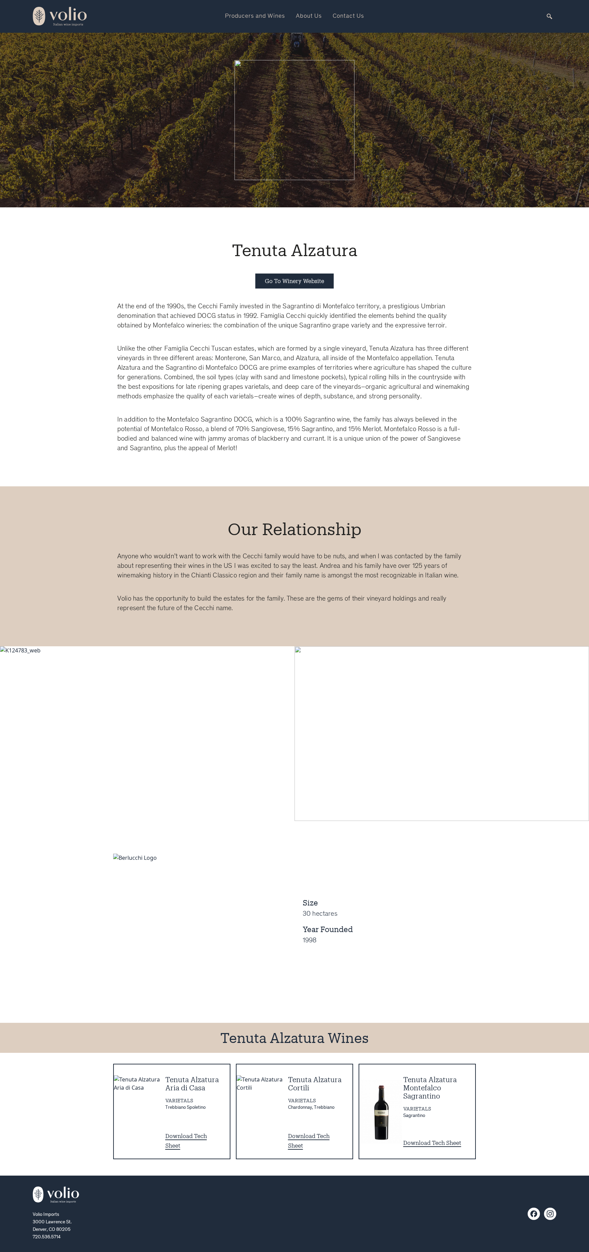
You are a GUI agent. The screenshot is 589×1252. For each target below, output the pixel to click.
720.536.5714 (47, 1237)
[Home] (56, 1195)
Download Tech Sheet (432, 1142)
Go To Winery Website (294, 281)
